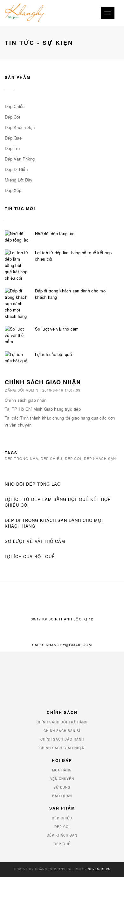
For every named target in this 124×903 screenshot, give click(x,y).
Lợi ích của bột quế (53, 354)
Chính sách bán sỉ (62, 731)
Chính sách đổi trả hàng (62, 722)
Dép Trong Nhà (21, 458)
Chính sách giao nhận (25, 400)
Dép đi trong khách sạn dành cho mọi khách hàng (71, 294)
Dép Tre (12, 148)
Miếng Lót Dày (18, 180)
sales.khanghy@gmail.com (62, 644)
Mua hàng (62, 770)
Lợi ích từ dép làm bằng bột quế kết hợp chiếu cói (73, 256)
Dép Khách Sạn (20, 127)
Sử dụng (62, 787)
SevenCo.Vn (99, 869)
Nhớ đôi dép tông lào (54, 233)
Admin (32, 390)
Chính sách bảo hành (62, 739)
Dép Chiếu (14, 106)
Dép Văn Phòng (20, 159)
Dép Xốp (13, 190)
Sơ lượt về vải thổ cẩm (57, 329)
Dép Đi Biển (16, 169)
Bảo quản (62, 796)
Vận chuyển (62, 778)
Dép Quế (13, 138)
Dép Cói (12, 117)
